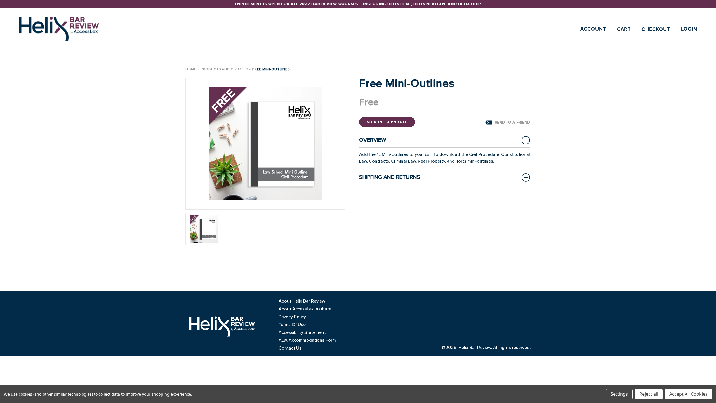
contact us (290, 348)
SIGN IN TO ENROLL (387, 122)
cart (624, 29)
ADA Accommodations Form (307, 340)
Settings (619, 394)
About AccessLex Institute (305, 309)
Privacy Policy (292, 317)
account (593, 29)
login (689, 29)
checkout (656, 29)
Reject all (648, 394)
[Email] (507, 122)
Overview (372, 140)
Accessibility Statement (302, 332)
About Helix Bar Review (302, 301)
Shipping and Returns (389, 177)
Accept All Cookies (688, 394)
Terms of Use (292, 324)
